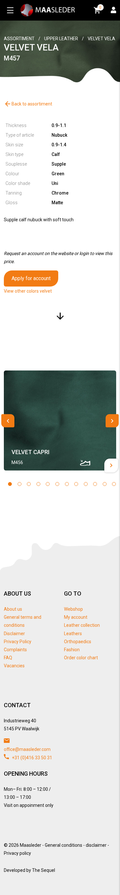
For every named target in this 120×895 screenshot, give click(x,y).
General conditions (63, 845)
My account (75, 617)
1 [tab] (10, 484)
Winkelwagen (100, 7)
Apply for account (31, 278)
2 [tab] (19, 484)
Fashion (72, 649)
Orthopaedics (77, 641)
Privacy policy (17, 853)
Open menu (10, 10)
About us (13, 609)
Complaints (15, 649)
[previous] (7, 420)
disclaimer (96, 845)
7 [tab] (67, 484)
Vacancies (14, 665)
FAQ (8, 657)
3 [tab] (29, 484)
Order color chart (81, 657)
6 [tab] (57, 484)
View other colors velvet (28, 291)
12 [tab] (114, 484)
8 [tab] (76, 484)
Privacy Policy (17, 641)
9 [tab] (86, 484)
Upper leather (61, 38)
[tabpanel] (60, 420)
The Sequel (43, 870)
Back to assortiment (28, 104)
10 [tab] (95, 484)
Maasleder (30, 845)
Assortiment (19, 38)
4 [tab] (38, 484)
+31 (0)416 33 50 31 (31, 757)
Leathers (73, 633)
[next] (112, 420)
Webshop (73, 609)
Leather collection (82, 625)
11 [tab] (105, 484)
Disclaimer (14, 633)
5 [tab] (48, 484)
